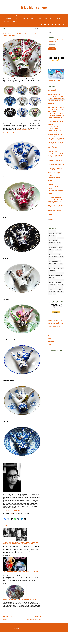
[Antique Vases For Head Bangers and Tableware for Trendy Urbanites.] (15, 564)
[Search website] (63, 24)
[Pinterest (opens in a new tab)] (49, 24)
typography (60, 291)
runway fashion (58, 289)
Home (49, 334)
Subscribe (52, 48)
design (61, 256)
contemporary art (53, 256)
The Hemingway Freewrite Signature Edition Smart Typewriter (54, 179)
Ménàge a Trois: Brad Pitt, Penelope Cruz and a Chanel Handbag (54, 174)
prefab (50, 289)
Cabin (60, 247)
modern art (51, 277)
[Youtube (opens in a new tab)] (59, 24)
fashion (49, 338)
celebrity (51, 249)
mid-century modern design (55, 275)
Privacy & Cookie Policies (54, 346)
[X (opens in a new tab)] (41, 24)
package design (52, 284)
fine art (60, 263)
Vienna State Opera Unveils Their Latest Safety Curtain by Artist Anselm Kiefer (56, 201)
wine (54, 293)
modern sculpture (53, 279)
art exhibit (60, 238)
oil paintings (58, 282)
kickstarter (60, 268)
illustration (52, 268)
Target (49, 322)
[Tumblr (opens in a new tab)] (56, 24)
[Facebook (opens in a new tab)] (45, 24)
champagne (58, 249)
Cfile (12, 513)
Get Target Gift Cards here (54, 80)
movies (61, 279)
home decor (50, 340)
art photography (53, 240)
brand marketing (53, 247)
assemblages (52, 242)
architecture (52, 238)
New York (51, 282)
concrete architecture (54, 254)
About (49, 344)
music (26, 28)
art (5, 28)
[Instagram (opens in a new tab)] (53, 24)
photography (59, 286)
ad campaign (52, 231)
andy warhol (52, 235)
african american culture (55, 233)
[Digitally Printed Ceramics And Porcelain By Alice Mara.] (15, 591)
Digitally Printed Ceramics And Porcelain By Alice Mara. (19, 599)
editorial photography (54, 261)
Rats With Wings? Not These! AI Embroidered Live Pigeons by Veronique (55, 123)
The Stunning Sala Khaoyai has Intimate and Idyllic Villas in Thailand (55, 192)
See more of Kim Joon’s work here (11, 510)
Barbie (59, 242)
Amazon (55, 320)
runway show (52, 291)
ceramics (21, 28)
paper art (51, 286)
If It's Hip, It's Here (34, 7)
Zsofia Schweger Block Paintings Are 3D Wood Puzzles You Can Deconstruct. (56, 161)
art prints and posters (13, 28)
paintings (60, 284)
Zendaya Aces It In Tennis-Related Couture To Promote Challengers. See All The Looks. (56, 155)
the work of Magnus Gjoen (23, 129)
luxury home (52, 270)
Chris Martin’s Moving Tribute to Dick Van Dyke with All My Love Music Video (55, 102)
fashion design (52, 263)
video (50, 293)
